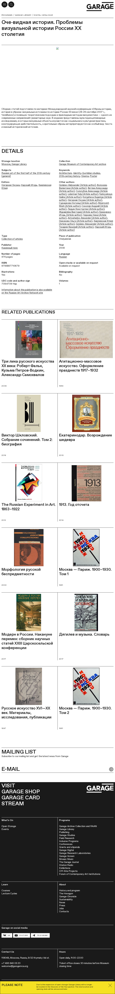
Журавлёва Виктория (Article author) (78, 212)
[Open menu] (4, 4)
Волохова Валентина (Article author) (83, 186)
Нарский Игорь (29, 185)
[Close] (110, 985)
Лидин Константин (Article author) (86, 209)
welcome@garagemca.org (14, 966)
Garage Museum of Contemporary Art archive (82, 164)
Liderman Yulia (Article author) (83, 194)
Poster (93, 176)
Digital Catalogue (43, 15)
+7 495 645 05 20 (11, 963)
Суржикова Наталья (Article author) (78, 203)
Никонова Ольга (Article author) (75, 220)
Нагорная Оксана (10, 185)
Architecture (65, 173)
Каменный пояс (9, 247)
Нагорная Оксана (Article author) (85, 200)
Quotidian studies (91, 173)
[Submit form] (111, 769)
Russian (63, 256)
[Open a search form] (11, 4)
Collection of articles (12, 238)
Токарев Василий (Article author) (76, 226)
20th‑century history (69, 176)
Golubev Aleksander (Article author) (77, 185)
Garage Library (23, 15)
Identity (77, 173)
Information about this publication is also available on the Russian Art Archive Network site (26, 291)
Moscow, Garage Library (14, 164)
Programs (7, 15)
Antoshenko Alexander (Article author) (87, 218)
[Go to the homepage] (100, 6)
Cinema (85, 176)
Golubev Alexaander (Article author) (94, 223)
